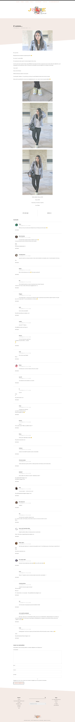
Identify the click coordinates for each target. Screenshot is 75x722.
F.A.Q (56, 702)
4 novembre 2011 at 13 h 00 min (25, 488)
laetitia (20, 321)
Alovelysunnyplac (22, 460)
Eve (19, 280)
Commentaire (15, 649)
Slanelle (19, 705)
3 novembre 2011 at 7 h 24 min (24, 225)
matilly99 (20, 472)
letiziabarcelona (22, 254)
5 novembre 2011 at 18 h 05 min (25, 560)
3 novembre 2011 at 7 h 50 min (24, 255)
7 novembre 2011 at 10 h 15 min (25, 629)
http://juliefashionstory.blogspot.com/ (34, 592)
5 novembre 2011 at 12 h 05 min (25, 543)
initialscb (20, 448)
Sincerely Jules (19, 703)
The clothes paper (22, 559)
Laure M (20, 377)
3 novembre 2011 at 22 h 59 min (25, 473)
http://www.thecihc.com (19, 397)
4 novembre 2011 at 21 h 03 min (25, 529)
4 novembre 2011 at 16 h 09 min (25, 503)
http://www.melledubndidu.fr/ (20, 246)
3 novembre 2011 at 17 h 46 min (25, 390)
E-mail (14, 669)
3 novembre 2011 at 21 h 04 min (25, 449)
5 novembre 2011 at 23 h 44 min (25, 572)
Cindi (20, 627)
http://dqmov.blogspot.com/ (20, 479)
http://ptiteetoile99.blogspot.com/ (21, 477)
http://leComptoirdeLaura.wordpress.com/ (22, 313)
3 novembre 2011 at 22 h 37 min (25, 461)
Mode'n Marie (21, 542)
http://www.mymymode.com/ (20, 439)
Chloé (20, 405)
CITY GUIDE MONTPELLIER (56, 699)
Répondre (17, 248)
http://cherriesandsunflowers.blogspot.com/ (22, 635)
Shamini (20, 335)
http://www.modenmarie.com (20, 551)
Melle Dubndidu (22, 236)
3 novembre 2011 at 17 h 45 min (25, 378)
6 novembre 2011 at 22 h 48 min (25, 602)
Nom (14, 665)
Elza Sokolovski (22, 501)
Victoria (18, 706)
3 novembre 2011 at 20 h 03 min (25, 435)
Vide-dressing (56, 705)
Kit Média (56, 703)
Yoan (20, 487)
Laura (20, 307)
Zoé (19, 708)
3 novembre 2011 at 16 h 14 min (25, 366)
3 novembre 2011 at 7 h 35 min (24, 237)
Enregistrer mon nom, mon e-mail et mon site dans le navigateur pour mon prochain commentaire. (30, 680)
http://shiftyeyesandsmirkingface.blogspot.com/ (23, 493)
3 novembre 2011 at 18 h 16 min (25, 407)
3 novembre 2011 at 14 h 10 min (25, 336)
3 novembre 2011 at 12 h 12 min (25, 295)
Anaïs (20, 351)
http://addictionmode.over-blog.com (21, 327)
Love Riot (48, 720)
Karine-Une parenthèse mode (24, 528)
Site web (14, 674)
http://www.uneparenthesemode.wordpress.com (26, 534)
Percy (20, 224)
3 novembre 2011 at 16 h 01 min (25, 353)
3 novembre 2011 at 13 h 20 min (25, 322)
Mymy (20, 434)
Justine (19, 702)
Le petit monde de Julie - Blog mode (37, 10)
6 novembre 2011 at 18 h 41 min (25, 584)
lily (19, 513)
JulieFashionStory (22, 583)
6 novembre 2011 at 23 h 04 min (25, 614)
